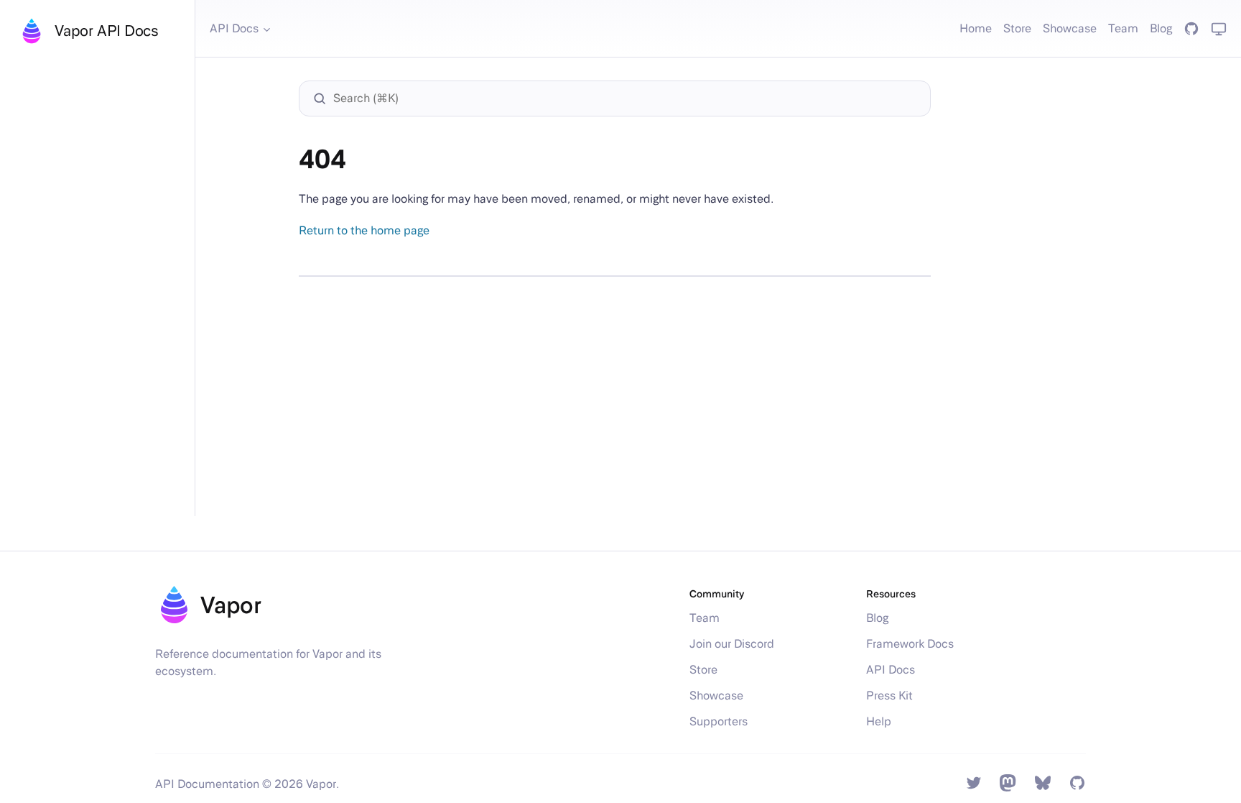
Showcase (1070, 28)
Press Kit (889, 695)
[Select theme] (1218, 28)
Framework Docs (910, 644)
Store (1017, 28)
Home (975, 28)
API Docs (234, 28)
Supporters (718, 721)
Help (878, 721)
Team (1123, 28)
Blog (1161, 28)
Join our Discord (731, 644)
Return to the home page (364, 230)
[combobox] (622, 98)
